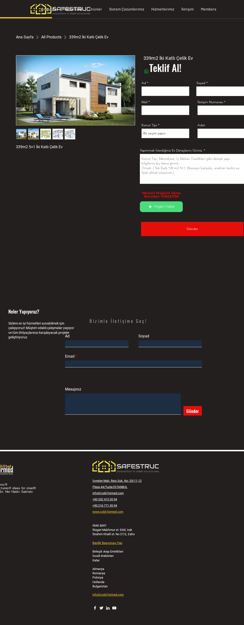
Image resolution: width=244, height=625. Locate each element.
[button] (161, 206)
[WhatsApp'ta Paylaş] (146, 71)
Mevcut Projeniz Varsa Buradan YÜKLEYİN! (161, 194)
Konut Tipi (149, 125)
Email (70, 356)
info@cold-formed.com (108, 493)
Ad (144, 83)
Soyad (200, 83)
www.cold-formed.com (107, 511)
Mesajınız (73, 389)
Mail (144, 102)
